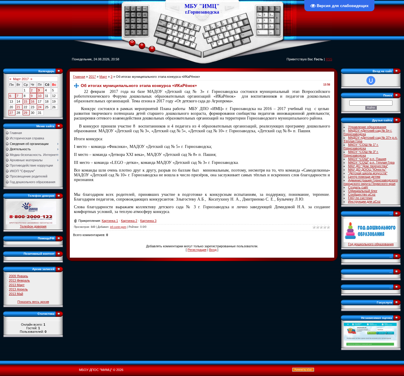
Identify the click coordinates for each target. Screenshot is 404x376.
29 (25, 112)
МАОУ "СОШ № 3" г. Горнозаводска (361, 153)
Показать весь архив (33, 302)
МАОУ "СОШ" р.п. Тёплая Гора (371, 162)
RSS (329, 59)
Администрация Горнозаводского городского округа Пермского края (371, 181)
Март (103, 76)
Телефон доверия (33, 226)
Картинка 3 (148, 220)
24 (39, 107)
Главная (79, 76)
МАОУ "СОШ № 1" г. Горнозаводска (361, 146)
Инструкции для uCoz (364, 201)
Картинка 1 (110, 220)
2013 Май (16, 294)
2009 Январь (18, 276)
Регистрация (197, 249)
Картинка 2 (129, 220)
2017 (92, 76)
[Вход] (142, 44)
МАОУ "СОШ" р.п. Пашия (367, 159)
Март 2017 (21, 79)
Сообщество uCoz (362, 194)
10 (39, 96)
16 (32, 101)
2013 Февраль (19, 280)
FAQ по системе (360, 198)
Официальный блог (362, 191)
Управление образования (367, 127)
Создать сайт (358, 187)
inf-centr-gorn (118, 226)
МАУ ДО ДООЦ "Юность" (367, 169)
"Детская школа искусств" (367, 173)
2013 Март (17, 285)
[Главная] (132, 40)
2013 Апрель (18, 289)
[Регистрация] (152, 47)
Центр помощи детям (364, 176)
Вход (212, 249)
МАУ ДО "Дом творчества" (368, 166)
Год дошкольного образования (371, 244)
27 (11, 112)
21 (18, 107)
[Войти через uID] (370, 80)
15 (25, 101)
